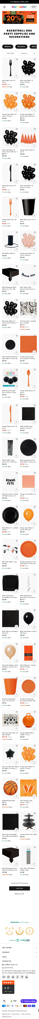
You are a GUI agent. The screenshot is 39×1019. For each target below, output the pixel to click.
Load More (19, 888)
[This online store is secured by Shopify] (13, 1001)
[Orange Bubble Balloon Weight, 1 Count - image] (28, 720)
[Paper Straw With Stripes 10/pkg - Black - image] (28, 855)
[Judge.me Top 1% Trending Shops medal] (29, 931)
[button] (33, 7)
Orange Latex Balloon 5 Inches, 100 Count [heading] (27, 529)
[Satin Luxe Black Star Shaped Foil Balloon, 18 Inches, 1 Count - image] (10, 754)
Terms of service (26, 1014)
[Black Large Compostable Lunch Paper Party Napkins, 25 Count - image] (10, 821)
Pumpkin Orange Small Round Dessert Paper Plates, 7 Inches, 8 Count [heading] (28, 700)
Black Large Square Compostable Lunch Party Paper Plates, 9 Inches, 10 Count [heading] (9, 596)
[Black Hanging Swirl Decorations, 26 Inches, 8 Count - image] (28, 583)
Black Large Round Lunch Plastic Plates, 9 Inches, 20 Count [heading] (27, 461)
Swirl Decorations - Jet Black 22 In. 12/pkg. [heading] (28, 322)
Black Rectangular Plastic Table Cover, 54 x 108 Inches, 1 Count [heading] (9, 288)
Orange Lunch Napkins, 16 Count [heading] (28, 495)
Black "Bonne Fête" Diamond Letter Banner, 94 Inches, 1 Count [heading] (28, 288)
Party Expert (11, 1011)
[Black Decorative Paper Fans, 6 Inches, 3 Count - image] (10, 378)
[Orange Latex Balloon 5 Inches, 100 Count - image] (28, 515)
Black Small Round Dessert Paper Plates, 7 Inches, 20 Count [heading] (9, 357)
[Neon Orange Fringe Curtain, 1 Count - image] (28, 787)
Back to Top (19, 894)
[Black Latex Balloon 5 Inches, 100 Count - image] (28, 618)
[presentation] (10, 81)
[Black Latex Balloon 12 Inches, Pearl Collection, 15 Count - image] (10, 137)
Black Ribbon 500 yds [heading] (8, 253)
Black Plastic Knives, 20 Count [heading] (9, 186)
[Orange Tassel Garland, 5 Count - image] (28, 137)
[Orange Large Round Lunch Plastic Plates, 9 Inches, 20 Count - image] (28, 549)
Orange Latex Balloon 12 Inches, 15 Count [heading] (9, 115)
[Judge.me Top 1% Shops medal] (19, 931)
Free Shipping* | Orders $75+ (19, 2)
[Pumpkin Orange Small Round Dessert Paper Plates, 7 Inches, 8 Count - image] (28, 686)
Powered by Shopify (21, 1011)
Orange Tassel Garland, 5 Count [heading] (27, 151)
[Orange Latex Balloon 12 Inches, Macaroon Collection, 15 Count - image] (28, 240)
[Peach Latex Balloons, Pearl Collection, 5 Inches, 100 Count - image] (10, 652)
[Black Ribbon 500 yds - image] (10, 240)
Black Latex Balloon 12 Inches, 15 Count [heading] (26, 81)
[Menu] (4, 7)
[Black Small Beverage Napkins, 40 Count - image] (28, 413)
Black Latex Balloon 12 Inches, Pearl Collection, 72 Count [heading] (10, 322)
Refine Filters (10, 53)
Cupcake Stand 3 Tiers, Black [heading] (28, 834)
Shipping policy (6, 1017)
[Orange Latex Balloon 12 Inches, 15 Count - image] (10, 101)
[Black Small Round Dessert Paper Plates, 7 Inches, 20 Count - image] (10, 344)
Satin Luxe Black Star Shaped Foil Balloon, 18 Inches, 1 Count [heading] (10, 767)
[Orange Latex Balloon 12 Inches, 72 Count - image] (28, 754)
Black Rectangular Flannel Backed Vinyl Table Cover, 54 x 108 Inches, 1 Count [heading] (9, 869)
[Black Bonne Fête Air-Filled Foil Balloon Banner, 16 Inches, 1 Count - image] (10, 481)
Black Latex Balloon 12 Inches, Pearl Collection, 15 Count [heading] (10, 151)
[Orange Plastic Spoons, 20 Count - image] (28, 378)
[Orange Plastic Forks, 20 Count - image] (10, 206)
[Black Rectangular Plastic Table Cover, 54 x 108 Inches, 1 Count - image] (10, 274)
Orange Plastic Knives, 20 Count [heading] (9, 427)
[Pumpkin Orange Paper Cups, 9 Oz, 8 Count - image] (10, 686)
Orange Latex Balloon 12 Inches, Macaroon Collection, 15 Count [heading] (27, 254)
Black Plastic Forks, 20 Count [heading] (8, 81)
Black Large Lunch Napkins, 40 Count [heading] (10, 632)
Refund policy (6, 1014)
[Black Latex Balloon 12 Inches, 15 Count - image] (28, 67)
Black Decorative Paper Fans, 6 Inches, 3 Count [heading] (9, 391)
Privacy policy (16, 1014)
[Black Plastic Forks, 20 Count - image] (10, 67)
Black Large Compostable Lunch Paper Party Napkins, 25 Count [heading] (10, 835)
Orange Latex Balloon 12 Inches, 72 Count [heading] (27, 767)
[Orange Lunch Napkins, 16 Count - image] (28, 481)
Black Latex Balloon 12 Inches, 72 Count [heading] (26, 186)
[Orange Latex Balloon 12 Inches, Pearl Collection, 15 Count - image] (28, 101)
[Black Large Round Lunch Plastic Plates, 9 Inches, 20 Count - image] (28, 447)
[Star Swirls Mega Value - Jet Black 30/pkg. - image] (10, 720)
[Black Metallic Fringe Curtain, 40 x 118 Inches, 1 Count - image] (10, 447)
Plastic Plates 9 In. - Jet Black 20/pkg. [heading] (10, 529)
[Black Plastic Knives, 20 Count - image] (10, 173)
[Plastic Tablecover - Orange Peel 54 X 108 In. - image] (28, 652)
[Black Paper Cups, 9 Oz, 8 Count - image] (28, 206)
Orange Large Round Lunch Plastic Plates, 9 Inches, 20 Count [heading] (28, 562)
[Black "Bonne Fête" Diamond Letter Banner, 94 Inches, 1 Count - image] (28, 274)
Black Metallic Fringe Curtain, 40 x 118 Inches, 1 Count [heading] (10, 461)
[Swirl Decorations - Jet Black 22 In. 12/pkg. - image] (28, 308)
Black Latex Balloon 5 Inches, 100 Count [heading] (28, 632)
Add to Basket (16, 76)
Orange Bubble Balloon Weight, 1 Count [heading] (27, 734)
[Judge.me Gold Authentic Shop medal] (9, 931)
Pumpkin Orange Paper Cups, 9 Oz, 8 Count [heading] (9, 700)
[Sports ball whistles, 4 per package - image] (10, 549)
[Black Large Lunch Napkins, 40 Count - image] (10, 618)
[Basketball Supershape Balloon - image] (10, 787)
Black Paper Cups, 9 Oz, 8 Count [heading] (28, 220)
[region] (19, 1)
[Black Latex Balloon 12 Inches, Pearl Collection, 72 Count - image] (10, 308)
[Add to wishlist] (17, 59)
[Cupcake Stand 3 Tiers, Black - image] (28, 821)
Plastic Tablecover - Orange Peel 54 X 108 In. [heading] (28, 666)
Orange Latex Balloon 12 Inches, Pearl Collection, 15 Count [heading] (28, 115)
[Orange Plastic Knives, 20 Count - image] (10, 413)
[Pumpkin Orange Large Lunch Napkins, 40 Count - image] (28, 344)
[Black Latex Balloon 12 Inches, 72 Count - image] (28, 173)
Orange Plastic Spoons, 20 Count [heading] (27, 391)
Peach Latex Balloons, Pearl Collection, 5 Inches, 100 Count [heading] (10, 666)
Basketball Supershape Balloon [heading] (8, 801)
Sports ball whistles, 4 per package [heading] (9, 562)
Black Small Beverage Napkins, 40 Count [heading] (26, 427)
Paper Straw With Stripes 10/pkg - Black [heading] (27, 869)
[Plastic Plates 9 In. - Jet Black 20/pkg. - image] (10, 515)
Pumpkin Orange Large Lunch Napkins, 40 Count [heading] (27, 357)
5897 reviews (8, 991)
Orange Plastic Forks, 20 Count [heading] (9, 220)
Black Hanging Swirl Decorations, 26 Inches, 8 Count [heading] (27, 596)
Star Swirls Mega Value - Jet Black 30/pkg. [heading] (10, 734)
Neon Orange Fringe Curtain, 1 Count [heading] (26, 801)
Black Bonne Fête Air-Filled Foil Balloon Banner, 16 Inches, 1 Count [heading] (10, 495)
